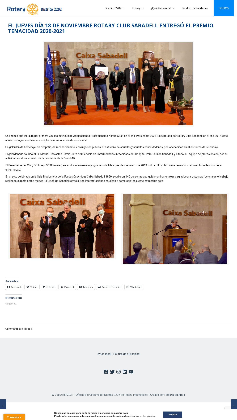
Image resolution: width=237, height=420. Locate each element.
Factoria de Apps (174, 394)
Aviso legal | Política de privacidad (118, 354)
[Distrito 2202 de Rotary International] (34, 8)
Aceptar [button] (172, 414)
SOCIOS (224, 8)
